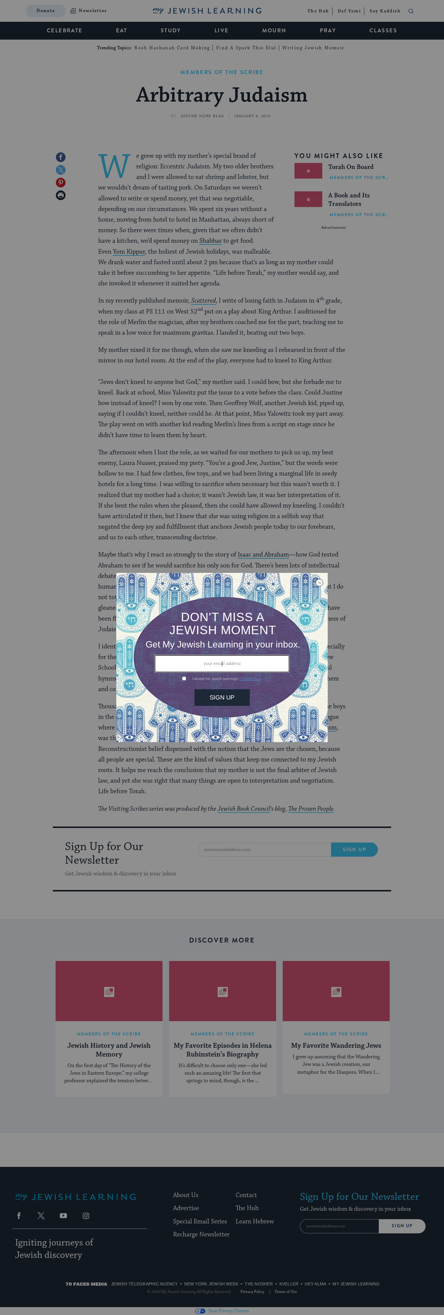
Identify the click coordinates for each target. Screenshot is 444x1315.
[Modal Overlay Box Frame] (222, 657)
